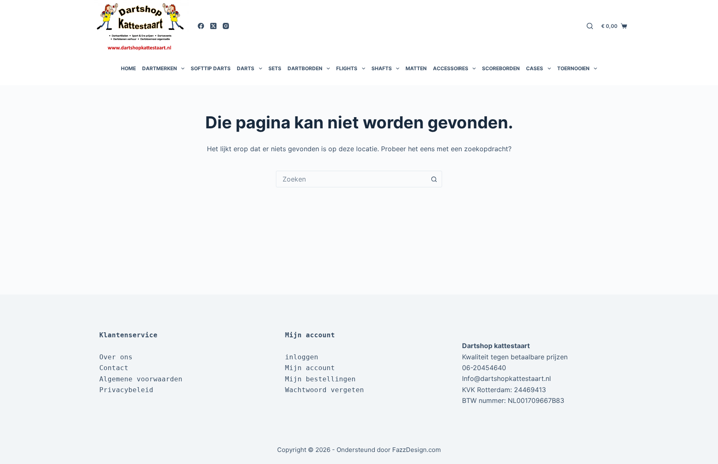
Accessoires (450, 68)
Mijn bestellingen (320, 379)
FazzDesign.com (416, 450)
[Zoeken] (590, 26)
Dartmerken (159, 68)
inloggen (301, 357)
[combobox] (351, 179)
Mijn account (310, 368)
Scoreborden (501, 68)
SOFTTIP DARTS (211, 68)
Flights (346, 68)
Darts (245, 68)
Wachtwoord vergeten (324, 390)
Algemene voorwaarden (140, 379)
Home (128, 68)
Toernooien (573, 68)
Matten (416, 68)
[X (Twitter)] (213, 26)
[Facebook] (201, 26)
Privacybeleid (126, 390)
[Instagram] (226, 26)
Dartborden (305, 68)
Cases (534, 68)
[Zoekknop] (434, 179)
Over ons (116, 357)
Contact (113, 368)
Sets (274, 68)
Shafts (381, 68)
